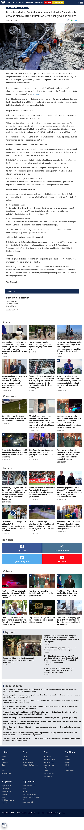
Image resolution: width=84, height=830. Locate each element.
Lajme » (7, 468)
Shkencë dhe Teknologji (30, 765)
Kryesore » (9, 396)
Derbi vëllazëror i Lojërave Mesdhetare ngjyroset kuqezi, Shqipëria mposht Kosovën (14, 419)
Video (15, 2)
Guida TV (4, 803)
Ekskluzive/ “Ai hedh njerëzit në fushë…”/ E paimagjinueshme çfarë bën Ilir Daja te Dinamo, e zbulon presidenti (14, 528)
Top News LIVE (58, 2)
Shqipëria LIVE (6, 791)
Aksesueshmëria (28, 802)
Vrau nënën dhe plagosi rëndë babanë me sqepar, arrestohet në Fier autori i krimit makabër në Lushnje (14, 455)
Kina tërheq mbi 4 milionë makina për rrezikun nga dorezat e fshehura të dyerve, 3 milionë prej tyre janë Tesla (41, 728)
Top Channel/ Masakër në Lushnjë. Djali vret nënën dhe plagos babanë (41, 593)
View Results (17, 310)
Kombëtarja (47, 756)
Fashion (67, 762)
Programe (39, 2)
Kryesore (14, 8)
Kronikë (4, 759)
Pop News (29, 2)
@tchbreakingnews (22, 561)
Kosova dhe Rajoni (28, 762)
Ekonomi (4, 765)
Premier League (49, 765)
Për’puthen (5, 788)
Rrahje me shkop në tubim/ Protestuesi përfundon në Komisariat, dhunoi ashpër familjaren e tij (18, 661)
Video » (7, 571)
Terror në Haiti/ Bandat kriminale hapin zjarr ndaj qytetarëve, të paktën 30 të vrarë (40, 347)
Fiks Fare (4, 794)
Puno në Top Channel (29, 794)
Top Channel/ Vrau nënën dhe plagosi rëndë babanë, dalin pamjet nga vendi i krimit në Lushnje (14, 594)
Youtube (48, 2)
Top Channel (22, 550)
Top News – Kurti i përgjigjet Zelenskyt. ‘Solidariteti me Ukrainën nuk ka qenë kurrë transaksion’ (68, 621)
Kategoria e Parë (49, 762)
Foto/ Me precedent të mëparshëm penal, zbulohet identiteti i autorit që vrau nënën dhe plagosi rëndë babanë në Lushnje (68, 456)
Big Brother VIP (6, 786)
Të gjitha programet (8, 800)
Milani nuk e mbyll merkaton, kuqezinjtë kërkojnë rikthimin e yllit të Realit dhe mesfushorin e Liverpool (59, 671)
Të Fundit (26, 8)
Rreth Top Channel (29, 786)
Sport (21, 2)
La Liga (46, 768)
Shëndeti (67, 765)
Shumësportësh (49, 773)
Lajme (9, 2)
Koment (25, 759)
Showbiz (67, 756)
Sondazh (10, 291)
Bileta (24, 788)
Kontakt (25, 791)
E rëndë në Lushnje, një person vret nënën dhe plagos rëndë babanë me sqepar (60, 650)
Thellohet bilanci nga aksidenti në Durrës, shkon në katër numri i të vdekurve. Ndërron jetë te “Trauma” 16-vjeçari (41, 528)
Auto (24, 768)
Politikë (4, 756)
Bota (8, 8)
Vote (10, 310)
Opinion (25, 756)
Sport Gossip (48, 776)
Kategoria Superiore (50, 759)
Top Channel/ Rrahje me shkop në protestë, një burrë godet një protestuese (42, 620)
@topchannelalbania (62, 550)
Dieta (66, 768)
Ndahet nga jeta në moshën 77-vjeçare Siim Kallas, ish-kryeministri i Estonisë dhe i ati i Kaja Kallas (68, 526)
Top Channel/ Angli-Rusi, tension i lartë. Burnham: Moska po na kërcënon (67, 593)
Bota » (6, 322)
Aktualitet (5, 762)
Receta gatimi (69, 771)
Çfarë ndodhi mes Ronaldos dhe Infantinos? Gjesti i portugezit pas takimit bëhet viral (41, 455)
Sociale (4, 768)
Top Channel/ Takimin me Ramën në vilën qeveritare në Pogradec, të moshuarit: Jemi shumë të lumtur (14, 621)
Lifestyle (67, 759)
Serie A (46, 771)
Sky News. (36, 94)
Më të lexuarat (13, 685)
